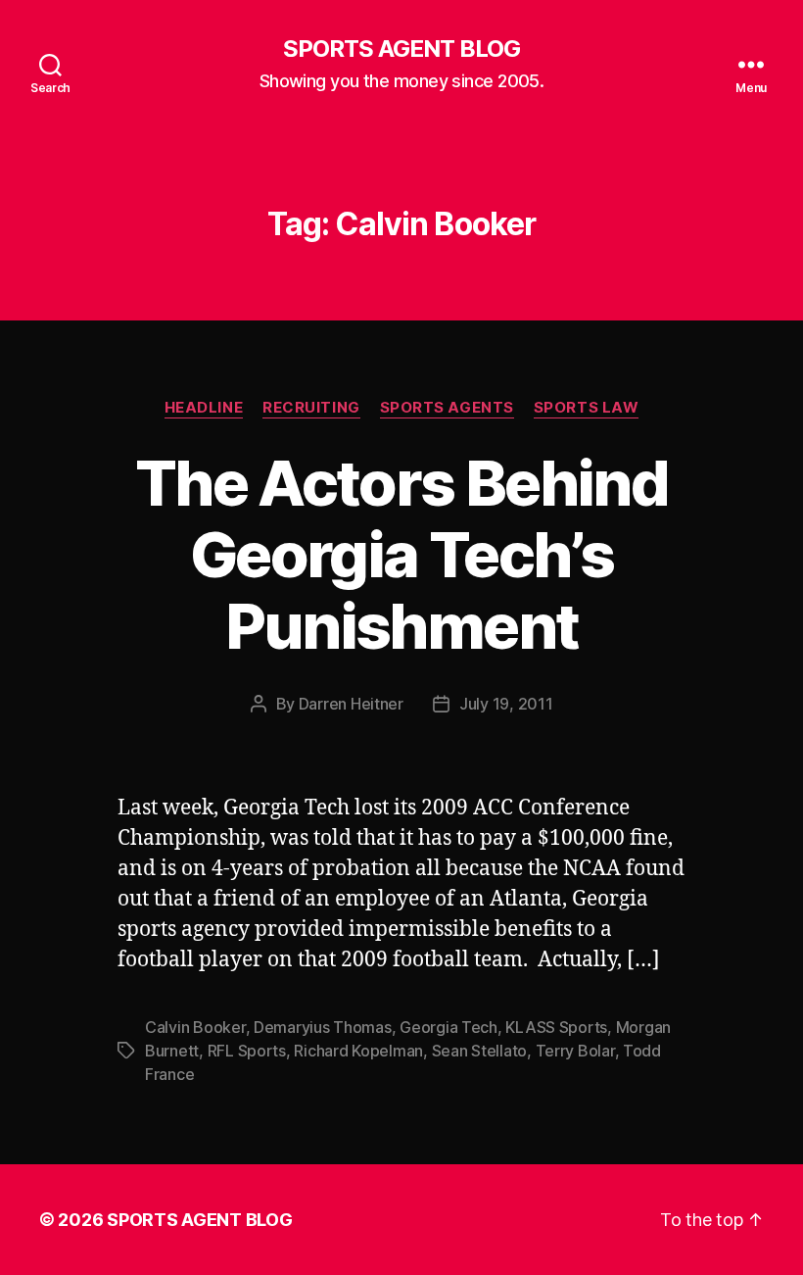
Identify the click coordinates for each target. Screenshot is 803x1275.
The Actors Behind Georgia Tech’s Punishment (401, 554)
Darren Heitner (351, 703)
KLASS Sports (556, 1027)
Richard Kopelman (358, 1050)
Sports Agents (447, 408)
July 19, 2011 (506, 703)
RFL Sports (247, 1050)
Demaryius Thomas (323, 1027)
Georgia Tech (448, 1027)
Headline (204, 408)
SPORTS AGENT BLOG (401, 49)
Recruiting (311, 408)
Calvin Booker (195, 1027)
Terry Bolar (575, 1050)
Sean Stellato (480, 1050)
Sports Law (586, 408)
